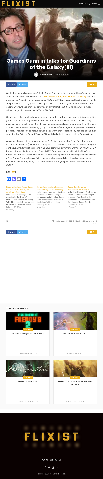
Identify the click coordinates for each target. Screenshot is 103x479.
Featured (28, 329)
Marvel (94, 221)
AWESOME (70, 221)
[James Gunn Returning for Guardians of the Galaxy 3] (83, 197)
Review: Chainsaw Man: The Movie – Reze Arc (75, 383)
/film (13, 171)
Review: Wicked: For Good (75, 333)
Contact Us (55, 460)
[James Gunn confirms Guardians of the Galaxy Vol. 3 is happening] (52, 197)
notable (94, 224)
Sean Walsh (47, 74)
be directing (65, 96)
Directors (86, 221)
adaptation (61, 221)
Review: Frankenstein (28, 381)
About (45, 460)
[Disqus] (51, 271)
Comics (78, 221)
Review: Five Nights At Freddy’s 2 (28, 333)
